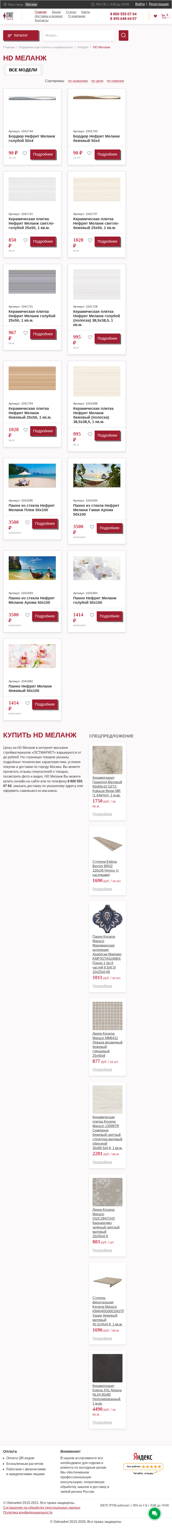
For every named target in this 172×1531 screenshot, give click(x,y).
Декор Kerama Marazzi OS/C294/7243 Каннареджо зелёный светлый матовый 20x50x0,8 (106, 1223)
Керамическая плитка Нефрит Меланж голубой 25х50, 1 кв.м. (32, 315)
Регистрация (159, 4)
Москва (31, 4)
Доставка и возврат (49, 16)
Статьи (71, 12)
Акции (56, 12)
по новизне (115, 81)
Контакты (41, 20)
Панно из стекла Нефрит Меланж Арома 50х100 (32, 600)
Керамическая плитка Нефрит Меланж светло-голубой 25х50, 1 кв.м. (31, 223)
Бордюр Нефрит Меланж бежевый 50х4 (96, 138)
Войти (140, 4)
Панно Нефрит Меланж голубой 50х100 (94, 600)
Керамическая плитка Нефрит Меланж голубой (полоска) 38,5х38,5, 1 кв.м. (96, 318)
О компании (76, 16)
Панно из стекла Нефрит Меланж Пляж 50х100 (32, 507)
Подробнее (43, 154)
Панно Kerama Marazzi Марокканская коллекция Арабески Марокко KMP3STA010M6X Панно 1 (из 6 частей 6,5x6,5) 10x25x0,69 (107, 954)
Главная (41, 12)
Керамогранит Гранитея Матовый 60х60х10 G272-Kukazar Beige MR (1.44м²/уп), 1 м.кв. (107, 786)
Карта (85, 12)
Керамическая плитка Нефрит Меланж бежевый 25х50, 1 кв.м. (30, 412)
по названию (78, 81)
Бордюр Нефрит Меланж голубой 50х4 (32, 138)
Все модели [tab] (23, 70)
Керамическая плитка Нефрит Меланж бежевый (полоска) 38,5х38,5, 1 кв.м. (93, 415)
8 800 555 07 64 (123, 14)
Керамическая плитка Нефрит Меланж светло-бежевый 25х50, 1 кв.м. (96, 223)
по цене (97, 81)
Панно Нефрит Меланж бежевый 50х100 (30, 688)
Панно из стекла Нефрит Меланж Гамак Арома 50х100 (96, 509)
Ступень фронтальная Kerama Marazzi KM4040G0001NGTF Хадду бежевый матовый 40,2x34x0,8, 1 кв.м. (108, 1311)
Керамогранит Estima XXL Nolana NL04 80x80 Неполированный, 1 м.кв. (107, 1394)
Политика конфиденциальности (27, 1512)
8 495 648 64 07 (123, 18)
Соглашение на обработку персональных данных (41, 1507)
